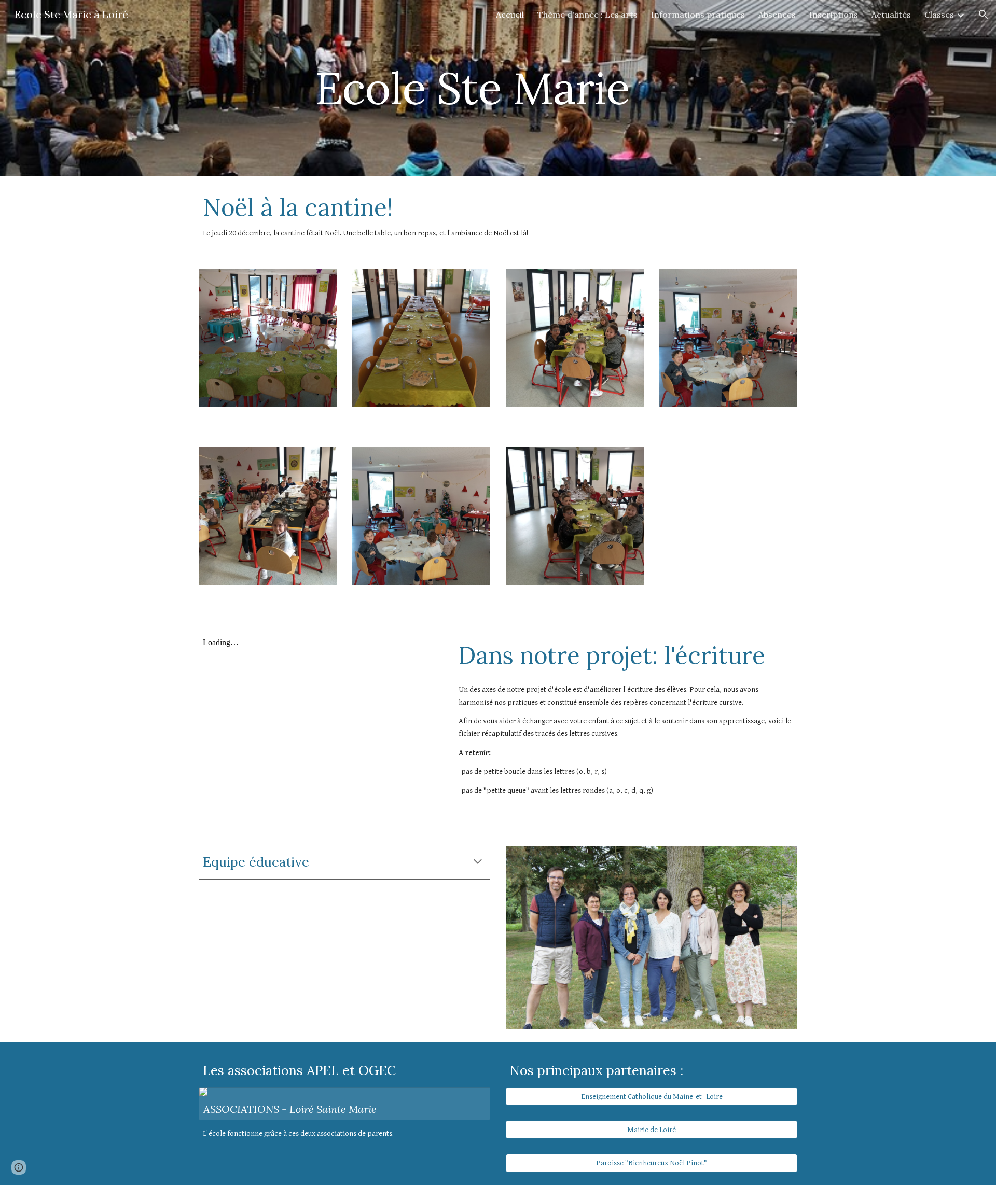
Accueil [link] (510, 14)
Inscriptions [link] (833, 14)
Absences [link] (777, 14)
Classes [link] (939, 14)
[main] (472, 88)
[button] (983, 14)
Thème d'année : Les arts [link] (587, 14)
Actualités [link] (891, 14)
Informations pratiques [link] (698, 14)
